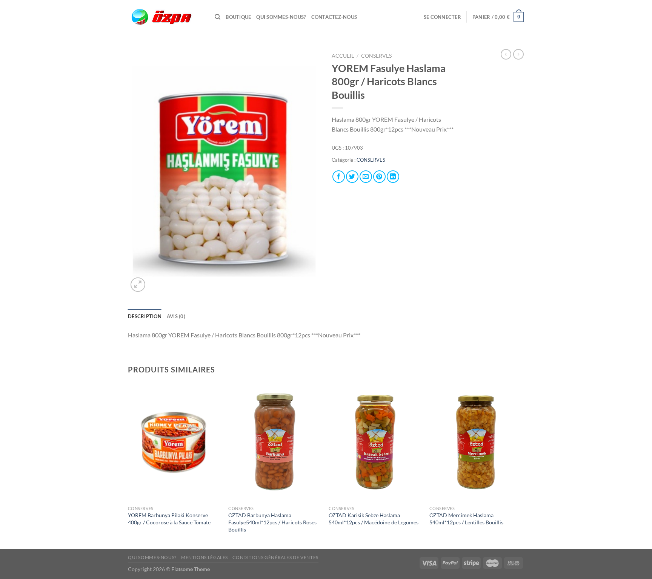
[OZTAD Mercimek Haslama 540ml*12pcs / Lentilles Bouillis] (476, 442)
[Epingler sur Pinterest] (379, 176)
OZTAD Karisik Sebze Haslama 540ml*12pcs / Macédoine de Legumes (373, 518)
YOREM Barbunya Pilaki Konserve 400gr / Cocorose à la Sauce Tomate (169, 518)
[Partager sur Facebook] (338, 176)
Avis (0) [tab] (176, 316)
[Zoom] (138, 284)
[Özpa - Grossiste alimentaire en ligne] (165, 17)
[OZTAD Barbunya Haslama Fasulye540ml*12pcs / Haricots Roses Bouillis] (274, 442)
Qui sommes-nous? (281, 17)
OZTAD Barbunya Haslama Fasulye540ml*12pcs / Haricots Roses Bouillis (272, 522)
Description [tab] (144, 316)
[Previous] (128, 465)
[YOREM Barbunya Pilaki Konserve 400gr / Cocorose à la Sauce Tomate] (174, 442)
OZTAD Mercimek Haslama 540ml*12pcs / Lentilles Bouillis (466, 518)
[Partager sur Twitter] (352, 176)
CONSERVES (376, 56)
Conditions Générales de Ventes (275, 557)
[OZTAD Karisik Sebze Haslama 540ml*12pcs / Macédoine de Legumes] (375, 442)
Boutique (238, 17)
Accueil (343, 56)
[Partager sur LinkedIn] (393, 176)
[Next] (521, 465)
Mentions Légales (204, 557)
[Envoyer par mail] (366, 176)
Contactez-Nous (334, 17)
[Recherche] (217, 17)
